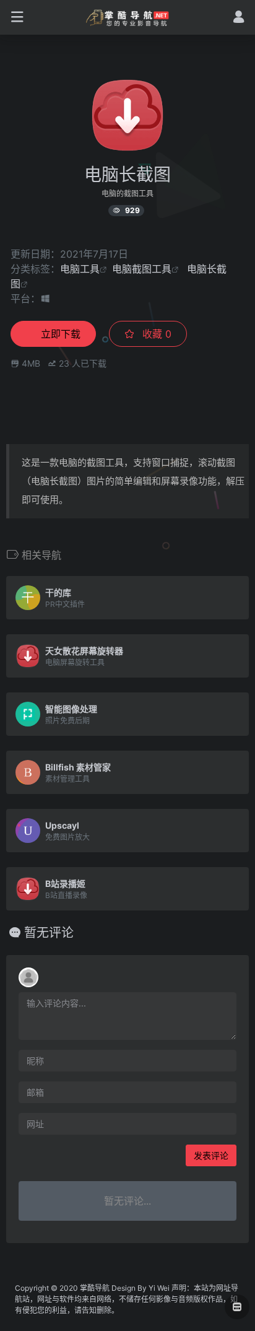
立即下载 (60, 334)
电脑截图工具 (141, 269)
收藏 (155, 334)
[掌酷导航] (128, 17)
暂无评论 (49, 932)
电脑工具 (80, 269)
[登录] (238, 18)
